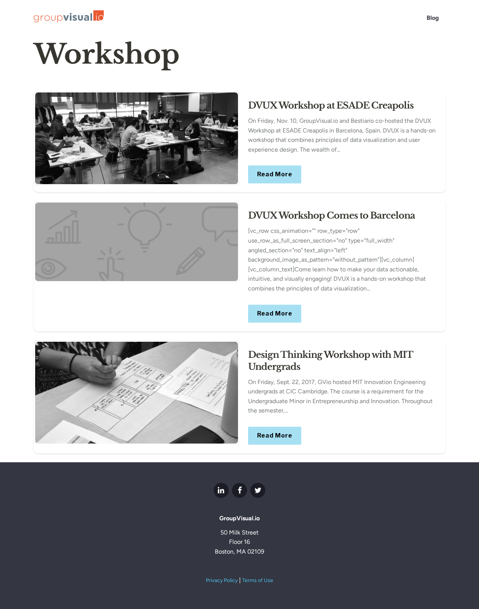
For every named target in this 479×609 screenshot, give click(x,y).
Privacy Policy (222, 580)
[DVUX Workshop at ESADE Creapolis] (137, 138)
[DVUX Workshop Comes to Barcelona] (137, 242)
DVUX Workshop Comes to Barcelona (331, 215)
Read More (274, 174)
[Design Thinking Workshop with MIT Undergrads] (137, 392)
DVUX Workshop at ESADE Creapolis (331, 105)
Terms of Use (257, 580)
